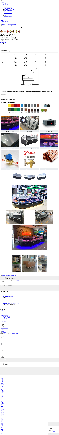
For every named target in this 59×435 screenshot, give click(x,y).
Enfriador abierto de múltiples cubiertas (8, 7)
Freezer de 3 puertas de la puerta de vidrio (8, 296)
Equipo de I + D (4, 5)
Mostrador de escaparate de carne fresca (6, 317)
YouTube (5, 332)
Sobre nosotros (2, 2)
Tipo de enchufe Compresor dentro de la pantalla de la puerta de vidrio (9, 275)
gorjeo (3, 331)
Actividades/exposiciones (5, 4)
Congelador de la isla (5, 318)
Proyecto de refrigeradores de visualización (8, 16)
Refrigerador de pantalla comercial (6, 6)
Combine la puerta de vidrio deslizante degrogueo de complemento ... (11, 303)
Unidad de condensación (5, 12)
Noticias (2, 14)
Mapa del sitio (17, 333)
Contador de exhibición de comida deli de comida (9, 9)
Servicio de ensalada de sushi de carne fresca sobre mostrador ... (11, 305)
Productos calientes (13, 333)
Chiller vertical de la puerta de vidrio (6, 316)
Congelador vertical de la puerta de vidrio (8, 8)
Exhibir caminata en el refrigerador (6, 319)
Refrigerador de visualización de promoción (8, 10)
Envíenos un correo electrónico (3, 42)
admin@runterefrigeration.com (4, 328)
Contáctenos (2, 312)
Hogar (2, 20)
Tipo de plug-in (5, 298)
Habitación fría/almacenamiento (6, 11)
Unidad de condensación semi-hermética (8, 13)
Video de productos (4, 3)
